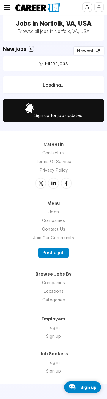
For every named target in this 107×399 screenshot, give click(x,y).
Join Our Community (53, 237)
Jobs (53, 212)
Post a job (53, 252)
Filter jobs (56, 63)
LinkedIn (53, 183)
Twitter (41, 183)
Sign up (53, 336)
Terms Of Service (53, 161)
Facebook (66, 183)
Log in (53, 327)
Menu (8, 7)
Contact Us (53, 229)
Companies (53, 220)
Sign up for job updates (58, 115)
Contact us (53, 153)
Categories (53, 300)
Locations (53, 291)
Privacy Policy (54, 170)
